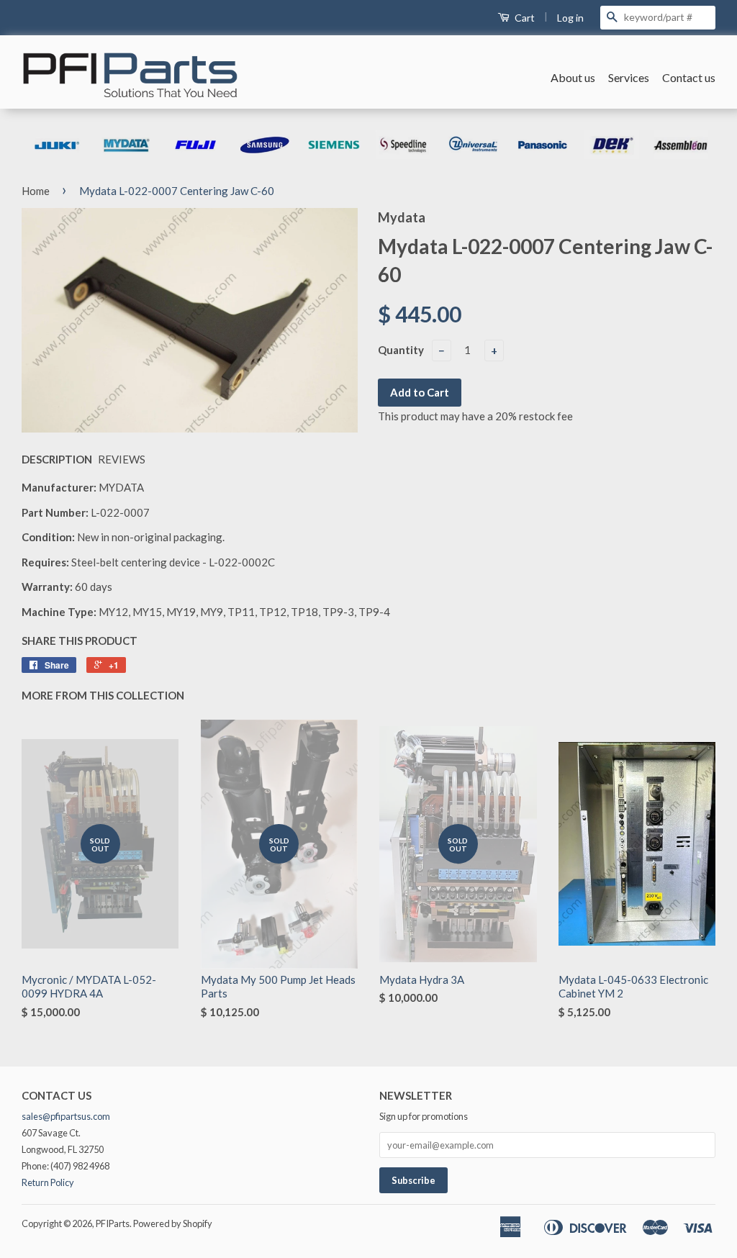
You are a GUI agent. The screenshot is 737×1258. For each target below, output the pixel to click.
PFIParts (113, 1223)
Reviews (121, 459)
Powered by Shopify (172, 1223)
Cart (523, 18)
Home (36, 190)
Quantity (401, 349)
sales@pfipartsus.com (66, 1116)
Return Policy (48, 1182)
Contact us (688, 77)
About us (573, 77)
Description (57, 459)
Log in (570, 18)
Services (628, 77)
